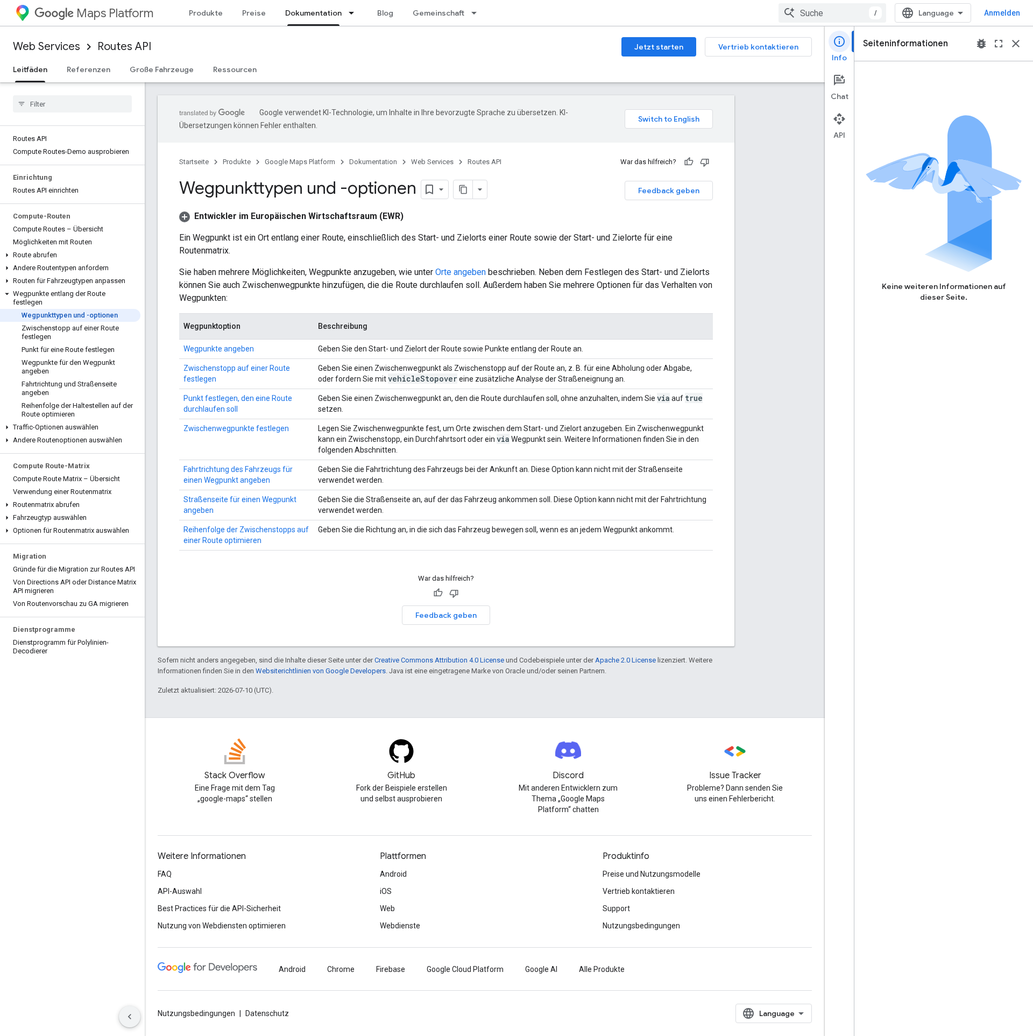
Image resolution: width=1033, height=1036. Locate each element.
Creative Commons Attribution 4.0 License (439, 660)
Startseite (194, 162)
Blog (385, 13)
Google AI (541, 969)
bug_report (981, 43)
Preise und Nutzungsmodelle (652, 874)
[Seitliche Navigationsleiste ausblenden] (129, 1016)
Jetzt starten (658, 47)
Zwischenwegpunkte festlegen (236, 428)
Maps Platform (114, 13)
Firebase (390, 969)
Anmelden (1002, 13)
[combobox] (832, 13)
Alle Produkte (602, 969)
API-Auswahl (180, 891)
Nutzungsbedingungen (641, 925)
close (1015, 43)
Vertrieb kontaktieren (758, 47)
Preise (254, 13)
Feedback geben (668, 190)
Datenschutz (267, 1013)
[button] (70, 255)
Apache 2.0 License (625, 660)
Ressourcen (235, 69)
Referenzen (88, 69)
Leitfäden (30, 69)
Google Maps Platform (300, 162)
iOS (386, 891)
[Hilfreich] (689, 162)
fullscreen (998, 43)
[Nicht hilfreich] (705, 162)
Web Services (46, 46)
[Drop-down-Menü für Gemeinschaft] (477, 13)
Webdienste (400, 925)
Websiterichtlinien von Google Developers (321, 671)
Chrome (341, 969)
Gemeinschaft (438, 13)
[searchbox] (72, 103)
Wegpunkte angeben (218, 348)
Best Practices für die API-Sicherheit (219, 908)
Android (393, 874)
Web (387, 908)
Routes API (124, 46)
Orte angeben (460, 272)
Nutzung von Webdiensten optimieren (222, 925)
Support (616, 908)
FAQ (165, 874)
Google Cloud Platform (465, 969)
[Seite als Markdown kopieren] (463, 189)
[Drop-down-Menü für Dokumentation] (354, 13)
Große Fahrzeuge (162, 69)
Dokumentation (313, 13)
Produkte (206, 13)
